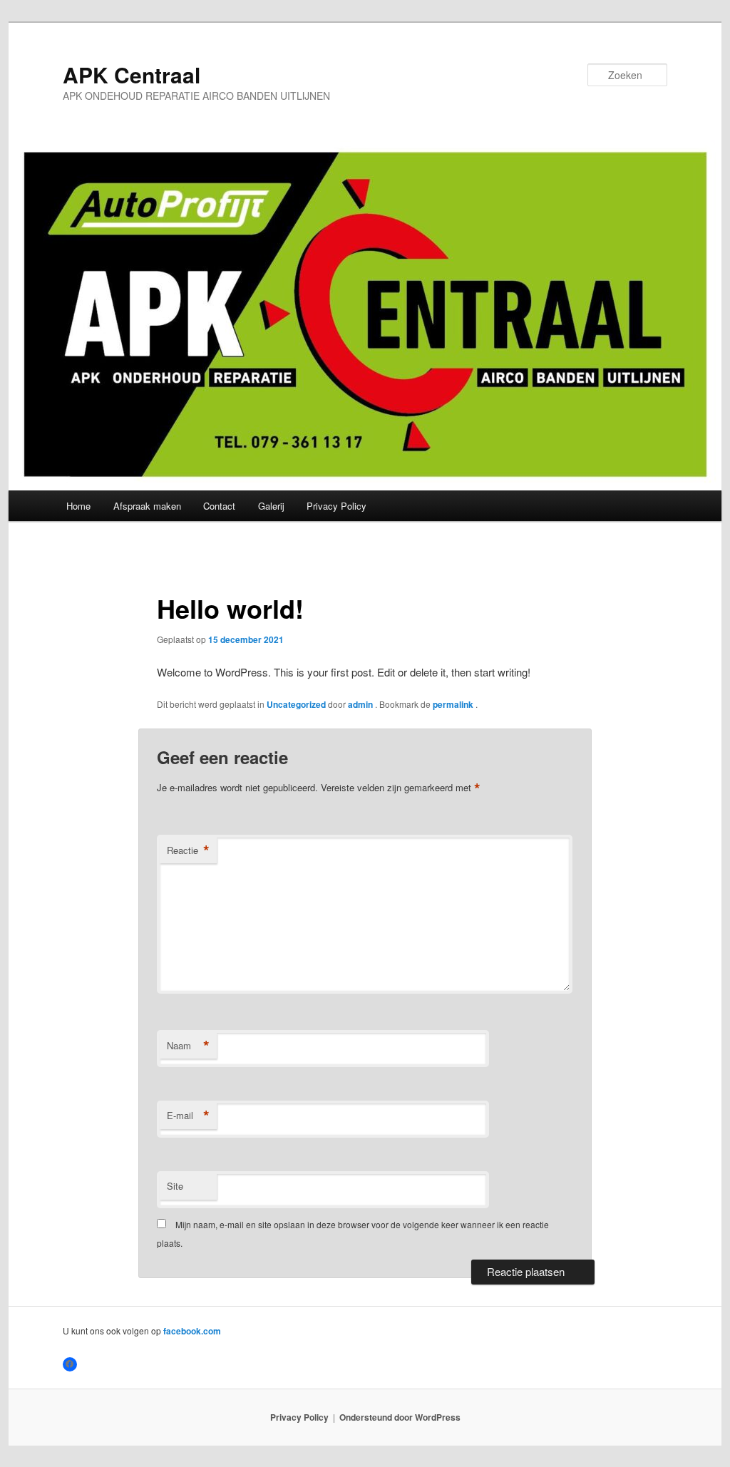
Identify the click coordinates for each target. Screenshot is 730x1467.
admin (361, 704)
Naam (188, 1045)
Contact (219, 506)
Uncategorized (296, 704)
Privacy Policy (336, 506)
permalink (454, 704)
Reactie (188, 850)
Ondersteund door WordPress (400, 1417)
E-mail (188, 1115)
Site (175, 1186)
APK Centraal (131, 74)
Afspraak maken (147, 506)
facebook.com (192, 1330)
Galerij (271, 506)
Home (78, 506)
